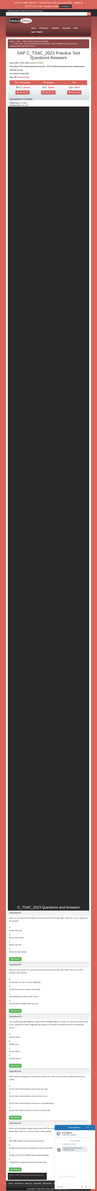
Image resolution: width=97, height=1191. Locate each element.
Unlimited (55, 28)
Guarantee (66, 28)
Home (33, 28)
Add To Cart (23, 92)
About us (28, 1183)
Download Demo (23, 77)
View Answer (15, 959)
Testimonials (47, 1183)
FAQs (76, 28)
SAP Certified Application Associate (35, 41)
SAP (18, 41)
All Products (43, 28)
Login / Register (37, 32)
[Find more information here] (75, 1157)
